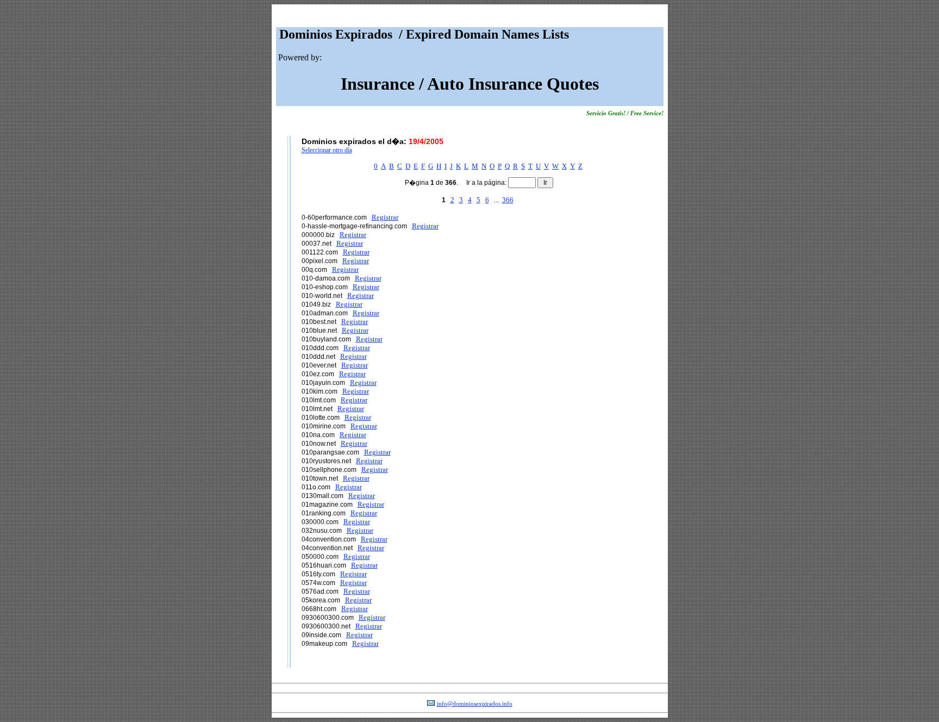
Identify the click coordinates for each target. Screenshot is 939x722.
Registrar (385, 217)
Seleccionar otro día (327, 150)
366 (508, 200)
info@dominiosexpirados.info (474, 704)
